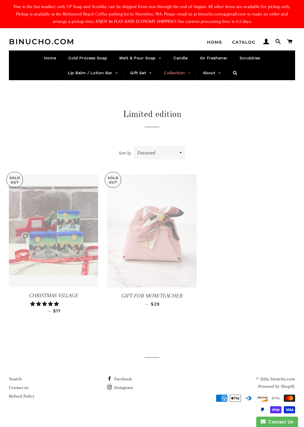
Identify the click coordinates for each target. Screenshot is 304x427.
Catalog (244, 42)
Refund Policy (22, 396)
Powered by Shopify (276, 386)
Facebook (122, 379)
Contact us (18, 387)
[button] (45, 304)
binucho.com (42, 41)
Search (15, 379)
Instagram (123, 387)
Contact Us (280, 421)
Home (214, 42)
